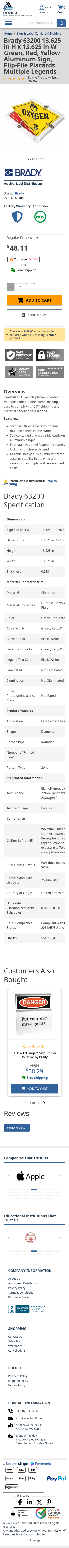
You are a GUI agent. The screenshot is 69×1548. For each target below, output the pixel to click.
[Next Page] (61, 1176)
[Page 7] (57, 1189)
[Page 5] (41, 1189)
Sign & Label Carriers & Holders (39, 33)
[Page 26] (49, 1198)
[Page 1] (11, 1189)
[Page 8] (11, 1192)
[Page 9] (18, 1192)
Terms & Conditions (20, 1292)
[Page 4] (34, 1189)
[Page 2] (18, 1189)
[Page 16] (18, 1195)
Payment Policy (17, 1376)
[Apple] (30, 1176)
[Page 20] (49, 1195)
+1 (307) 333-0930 (27, 1411)
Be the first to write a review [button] (43, 79)
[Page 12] (41, 1192)
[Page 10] (26, 1192)
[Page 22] (18, 1198)
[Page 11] (34, 1192)
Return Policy (16, 1385)
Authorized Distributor (22, 1283)
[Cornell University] (30, 1237)
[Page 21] (57, 1195)
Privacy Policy (16, 1288)
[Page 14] (57, 1192)
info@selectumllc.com (30, 1418)
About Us (14, 1278)
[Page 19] (41, 1195)
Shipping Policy (18, 1381)
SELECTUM (10, 13)
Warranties (15, 1346)
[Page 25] (41, 1198)
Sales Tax (14, 1341)
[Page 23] (26, 1198)
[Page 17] (26, 1195)
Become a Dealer (19, 1297)
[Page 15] (11, 1195)
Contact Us (15, 1336)
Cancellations (16, 1350)
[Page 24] (34, 1198)
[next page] (44, 1102)
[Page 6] (49, 1189)
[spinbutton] (21, 287)
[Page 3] (26, 1189)
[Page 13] (49, 1192)
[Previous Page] (8, 1176)
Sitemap (34, 1540)
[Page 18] (34, 1195)
